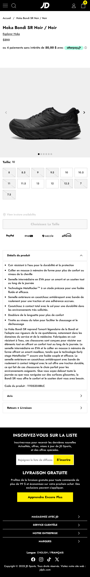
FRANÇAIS (57, 552)
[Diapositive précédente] (6, 112)
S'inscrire (64, 460)
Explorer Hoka (11, 34)
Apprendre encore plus (45, 497)
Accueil (7, 18)
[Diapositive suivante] (84, 112)
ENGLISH (42, 552)
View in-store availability (21, 214)
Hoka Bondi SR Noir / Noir (31, 18)
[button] (5, 5)
